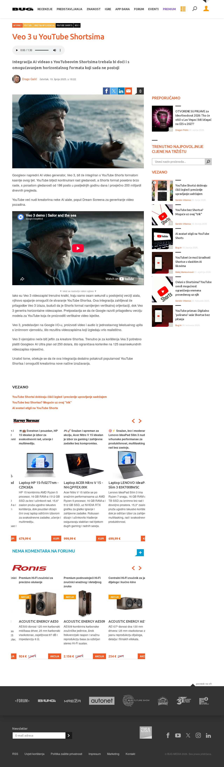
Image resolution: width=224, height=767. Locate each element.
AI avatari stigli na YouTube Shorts (35, 408)
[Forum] (22, 701)
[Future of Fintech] (204, 700)
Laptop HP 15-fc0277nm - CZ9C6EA (32, 485)
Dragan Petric (181, 129)
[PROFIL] (206, 9)
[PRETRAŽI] (208, 161)
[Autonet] (101, 700)
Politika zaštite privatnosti (66, 754)
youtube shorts (64, 25)
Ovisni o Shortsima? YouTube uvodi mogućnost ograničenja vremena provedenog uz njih (193, 288)
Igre (108, 9)
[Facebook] (106, 90)
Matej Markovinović (184, 271)
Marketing (113, 754)
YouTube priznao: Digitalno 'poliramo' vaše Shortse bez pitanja (192, 315)
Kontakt (130, 754)
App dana (122, 9)
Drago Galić (29, 79)
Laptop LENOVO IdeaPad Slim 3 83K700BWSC (122, 485)
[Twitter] (113, 90)
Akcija (48, 656)
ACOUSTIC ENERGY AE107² (123, 621)
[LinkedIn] (121, 90)
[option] (33, 485)
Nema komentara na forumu (43, 551)
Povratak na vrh (204, 683)
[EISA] (146, 733)
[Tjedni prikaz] (183, 9)
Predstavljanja (69, 9)
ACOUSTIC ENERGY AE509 (77, 621)
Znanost (94, 9)
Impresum (95, 754)
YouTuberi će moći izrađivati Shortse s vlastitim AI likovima (192, 262)
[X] (188, 735)
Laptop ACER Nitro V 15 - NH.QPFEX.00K (76, 485)
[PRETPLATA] (68, 735)
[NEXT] (140, 420)
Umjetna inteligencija (44, 25)
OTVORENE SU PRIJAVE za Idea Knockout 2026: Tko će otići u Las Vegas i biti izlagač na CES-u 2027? (193, 117)
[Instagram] (198, 735)
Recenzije (44, 9)
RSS (15, 754)
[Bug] (47, 700)
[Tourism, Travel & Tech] (184, 700)
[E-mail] (128, 90)
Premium (169, 9)
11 (170, 223)
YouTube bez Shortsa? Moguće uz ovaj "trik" (42, 402)
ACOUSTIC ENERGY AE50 (32, 621)
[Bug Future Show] (136, 701)
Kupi (49, 538)
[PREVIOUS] (133, 420)
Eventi (153, 9)
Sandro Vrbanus (183, 199)
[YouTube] (178, 735)
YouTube (28, 25)
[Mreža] (72, 701)
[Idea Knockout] (163, 701)
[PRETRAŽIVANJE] (194, 9)
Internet (17, 25)
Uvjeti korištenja (34, 754)
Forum (139, 9)
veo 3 (77, 25)
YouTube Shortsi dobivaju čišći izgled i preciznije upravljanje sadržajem (59, 397)
